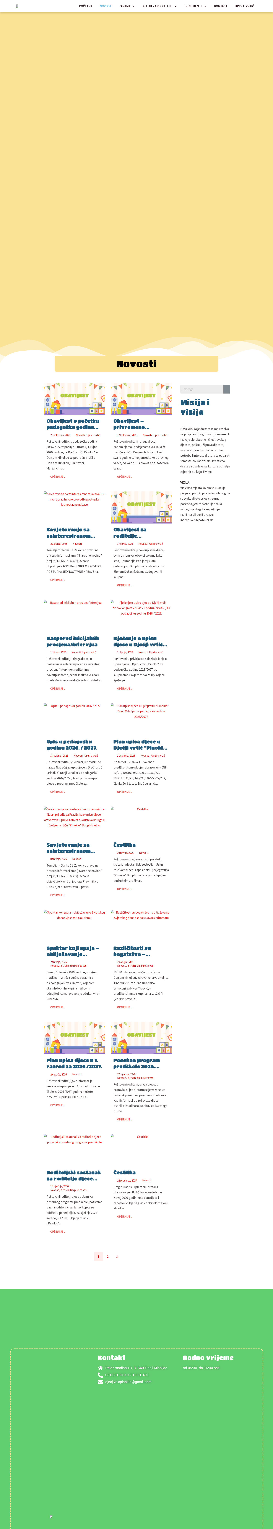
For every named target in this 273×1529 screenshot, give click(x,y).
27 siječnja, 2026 (126, 1074)
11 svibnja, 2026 (126, 755)
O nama (125, 6)
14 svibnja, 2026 (59, 755)
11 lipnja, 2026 (58, 652)
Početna (85, 6)
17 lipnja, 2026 (125, 543)
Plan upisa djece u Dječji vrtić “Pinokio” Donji (141, 747)
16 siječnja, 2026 (59, 1186)
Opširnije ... (57, 476)
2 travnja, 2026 (125, 852)
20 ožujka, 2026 (125, 962)
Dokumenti (193, 6)
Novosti (106, 6)
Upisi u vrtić (244, 6)
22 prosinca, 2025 (127, 1180)
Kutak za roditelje (157, 6)
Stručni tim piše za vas (74, 965)
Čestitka (124, 844)
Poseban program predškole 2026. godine (136, 1066)
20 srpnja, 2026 (58, 543)
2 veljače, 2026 (58, 1074)
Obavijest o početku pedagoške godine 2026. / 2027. (73, 427)
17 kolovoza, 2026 (127, 435)
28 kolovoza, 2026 (60, 435)
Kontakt (220, 6)
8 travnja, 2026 (58, 858)
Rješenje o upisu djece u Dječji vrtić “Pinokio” (138, 644)
